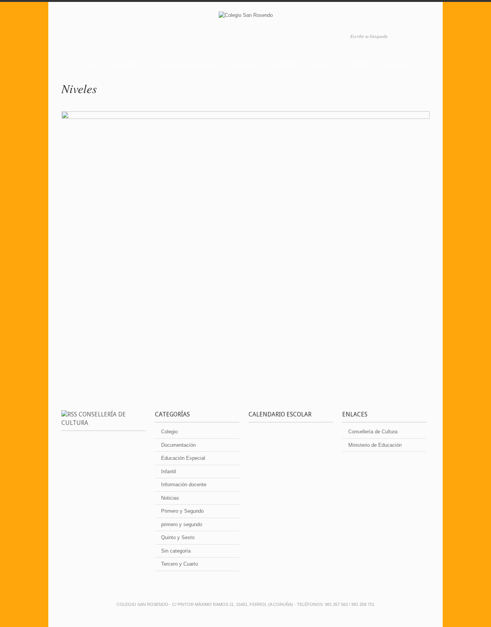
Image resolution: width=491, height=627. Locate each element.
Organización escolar (185, 64)
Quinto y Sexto (177, 537)
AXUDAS (396, 64)
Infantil (168, 471)
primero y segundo (181, 524)
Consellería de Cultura (372, 431)
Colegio (169, 431)
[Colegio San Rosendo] (245, 16)
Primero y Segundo (182, 511)
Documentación (178, 445)
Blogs (323, 64)
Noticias (170, 498)
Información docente (183, 484)
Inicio (92, 64)
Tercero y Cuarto (179, 564)
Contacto (358, 64)
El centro (127, 64)
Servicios (242, 64)
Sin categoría (176, 551)
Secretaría (285, 64)
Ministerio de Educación (375, 445)
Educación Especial (183, 458)
